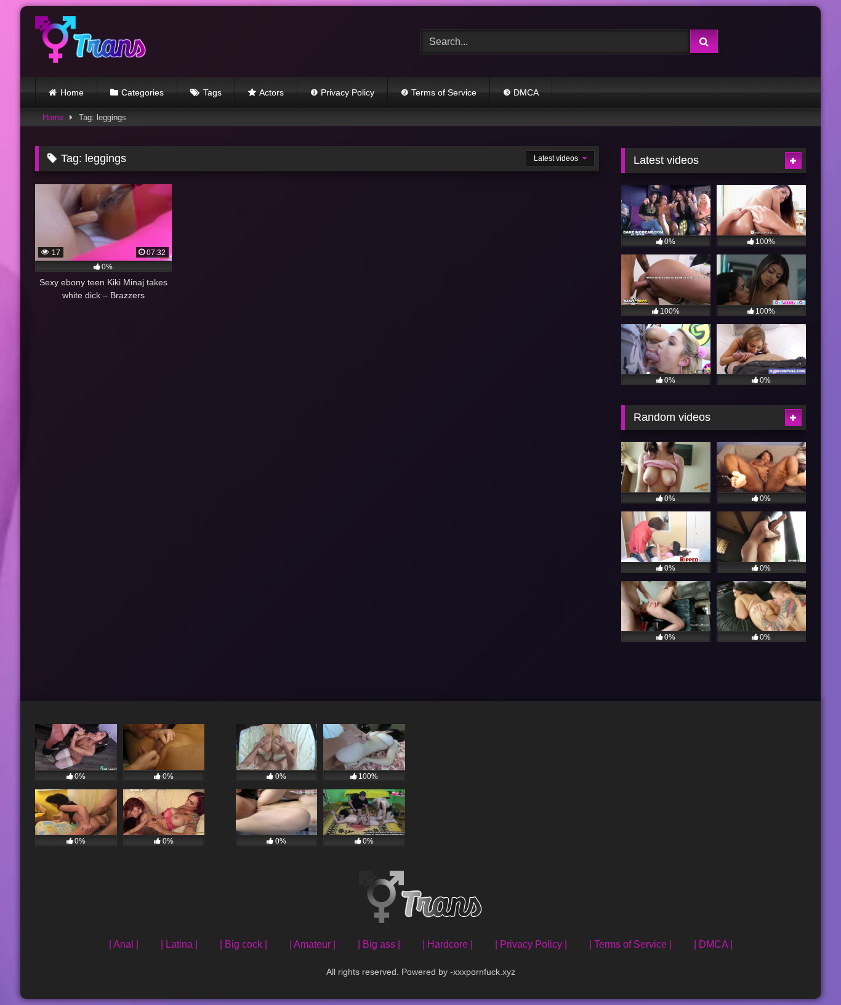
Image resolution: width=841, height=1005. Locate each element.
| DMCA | (713, 944)
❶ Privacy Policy (342, 92)
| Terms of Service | (630, 944)
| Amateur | (312, 944)
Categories (142, 92)
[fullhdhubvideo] (90, 41)
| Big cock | (243, 944)
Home (72, 92)
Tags (212, 92)
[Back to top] (802, 968)
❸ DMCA (521, 92)
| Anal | (124, 944)
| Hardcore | (447, 944)
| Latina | (179, 944)
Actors (271, 92)
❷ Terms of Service (439, 92)
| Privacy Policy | (531, 944)
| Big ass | (379, 944)
